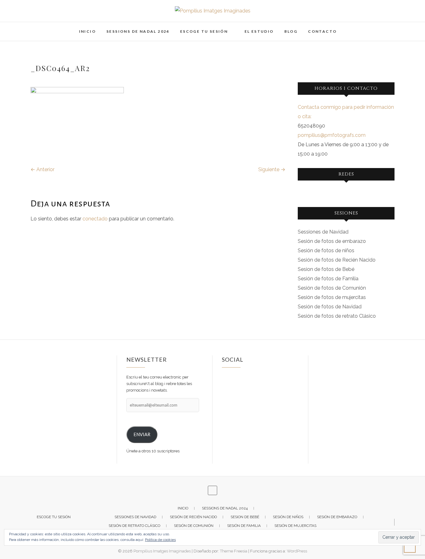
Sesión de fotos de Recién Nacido (337, 260)
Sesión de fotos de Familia (328, 279)
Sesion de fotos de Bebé (326, 269)
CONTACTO (322, 31)
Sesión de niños (288, 517)
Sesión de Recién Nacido (193, 517)
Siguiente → (271, 169)
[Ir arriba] (410, 547)
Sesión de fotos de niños (326, 250)
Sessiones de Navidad (323, 232)
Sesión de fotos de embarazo (332, 241)
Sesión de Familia (244, 525)
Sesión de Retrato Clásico (134, 525)
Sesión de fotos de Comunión (332, 288)
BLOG (291, 31)
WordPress (297, 551)
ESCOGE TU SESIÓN (204, 31)
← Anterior (42, 169)
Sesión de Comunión (193, 525)
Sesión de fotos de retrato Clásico (337, 316)
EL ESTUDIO (259, 31)
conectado (95, 219)
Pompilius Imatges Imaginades (162, 551)
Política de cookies (160, 539)
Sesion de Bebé (245, 517)
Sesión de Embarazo (337, 517)
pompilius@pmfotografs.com (332, 135)
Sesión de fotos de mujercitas (332, 297)
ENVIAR (141, 434)
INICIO (87, 31)
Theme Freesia (233, 551)
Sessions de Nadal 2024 (138, 31)
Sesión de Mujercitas (295, 525)
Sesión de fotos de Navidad (330, 307)
